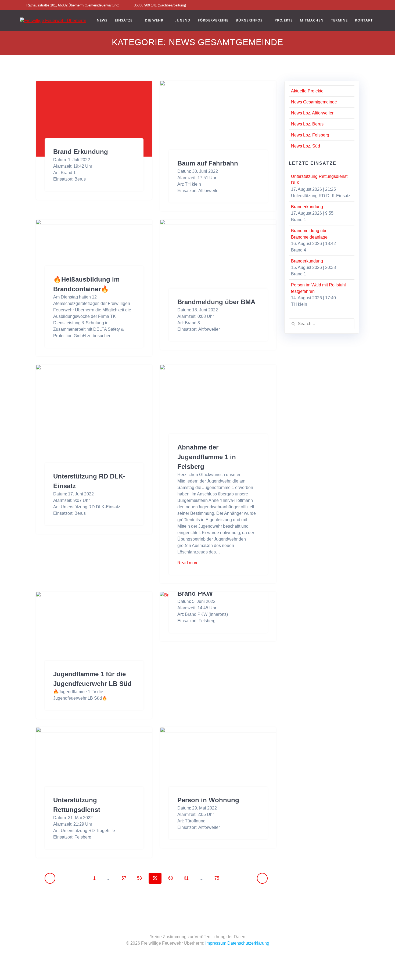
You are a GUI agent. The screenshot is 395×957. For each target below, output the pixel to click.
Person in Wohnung (208, 800)
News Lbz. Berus (307, 124)
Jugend (183, 20)
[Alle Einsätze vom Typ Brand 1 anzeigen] (78, 173)
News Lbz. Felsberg (310, 135)
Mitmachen (312, 20)
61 (188, 878)
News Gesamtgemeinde (314, 102)
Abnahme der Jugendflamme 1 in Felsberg (206, 457)
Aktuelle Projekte (307, 91)
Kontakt (364, 20)
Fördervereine (213, 20)
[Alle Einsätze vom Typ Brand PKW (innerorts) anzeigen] (230, 614)
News (102, 20)
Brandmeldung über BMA (216, 301)
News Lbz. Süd (305, 146)
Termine (339, 20)
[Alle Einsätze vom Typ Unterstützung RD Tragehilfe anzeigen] (117, 831)
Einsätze (123, 20)
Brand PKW (195, 593)
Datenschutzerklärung (248, 943)
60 (172, 878)
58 (141, 878)
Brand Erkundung (80, 151)
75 (218, 878)
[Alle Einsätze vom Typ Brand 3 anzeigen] (202, 323)
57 (125, 878)
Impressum (215, 943)
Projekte (284, 20)
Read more (188, 562)
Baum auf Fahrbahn (207, 163)
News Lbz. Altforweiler (312, 113)
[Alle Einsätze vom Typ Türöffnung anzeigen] (208, 821)
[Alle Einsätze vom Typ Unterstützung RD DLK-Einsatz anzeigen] (122, 507)
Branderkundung (307, 206)
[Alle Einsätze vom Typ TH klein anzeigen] (203, 184)
